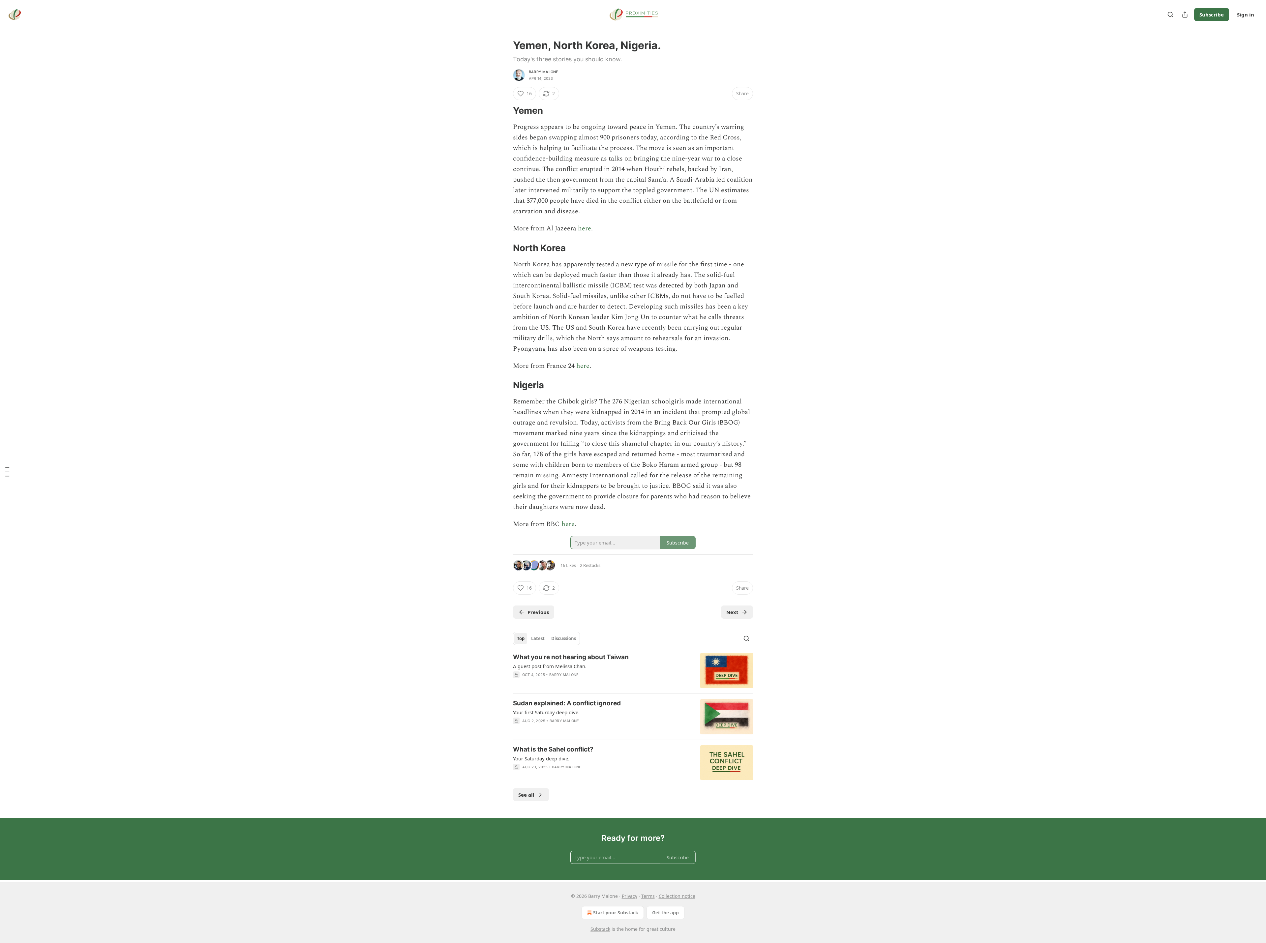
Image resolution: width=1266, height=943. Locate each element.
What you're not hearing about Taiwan (571, 657)
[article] (633, 670)
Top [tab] (521, 638)
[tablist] (546, 638)
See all (526, 794)
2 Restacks (590, 565)
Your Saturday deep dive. (541, 758)
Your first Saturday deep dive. (546, 712)
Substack (600, 929)
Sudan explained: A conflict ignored (567, 703)
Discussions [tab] (563, 638)
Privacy (629, 896)
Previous (538, 612)
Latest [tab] (538, 638)
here (584, 228)
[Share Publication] (1184, 14)
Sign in (1245, 14)
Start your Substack (615, 912)
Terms (648, 896)
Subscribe (1211, 14)
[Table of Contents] (7, 471)
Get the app (665, 912)
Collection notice (677, 896)
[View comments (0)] (577, 776)
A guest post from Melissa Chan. (550, 666)
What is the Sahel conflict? (553, 749)
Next (732, 612)
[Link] (503, 110)
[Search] (1170, 14)
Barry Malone (543, 72)
